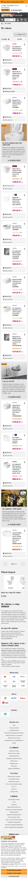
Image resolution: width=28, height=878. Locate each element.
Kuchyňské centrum (14, 779)
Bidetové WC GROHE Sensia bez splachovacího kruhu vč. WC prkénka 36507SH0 (16, 201)
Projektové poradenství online (14, 758)
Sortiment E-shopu (14, 751)
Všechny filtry (21, 34)
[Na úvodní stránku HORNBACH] (7, 15)
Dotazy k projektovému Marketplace (14, 827)
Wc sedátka (3, 596)
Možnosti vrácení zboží (14, 738)
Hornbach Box (14, 791)
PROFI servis (14, 761)
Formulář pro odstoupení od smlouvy (14, 733)
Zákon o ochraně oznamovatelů (14, 819)
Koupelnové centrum (14, 781)
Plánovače (14, 766)
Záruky (14, 743)
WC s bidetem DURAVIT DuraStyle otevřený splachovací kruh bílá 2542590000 (16, 254)
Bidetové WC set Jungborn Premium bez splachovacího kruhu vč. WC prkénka (17, 172)
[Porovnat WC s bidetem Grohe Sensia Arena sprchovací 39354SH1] (24, 435)
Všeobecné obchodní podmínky (14, 809)
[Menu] (2, 19)
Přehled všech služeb (14, 753)
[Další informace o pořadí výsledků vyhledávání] (9, 39)
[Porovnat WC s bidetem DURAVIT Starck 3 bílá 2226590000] (24, 223)
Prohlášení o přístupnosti (14, 822)
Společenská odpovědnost (14, 814)
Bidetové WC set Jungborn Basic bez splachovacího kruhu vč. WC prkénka (17, 75)
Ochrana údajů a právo (14, 817)
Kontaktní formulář (14, 730)
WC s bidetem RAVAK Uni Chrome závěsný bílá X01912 (17, 48)
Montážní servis (14, 763)
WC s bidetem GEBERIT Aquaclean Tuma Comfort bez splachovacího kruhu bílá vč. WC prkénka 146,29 (16, 469)
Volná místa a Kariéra (14, 799)
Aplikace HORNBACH (14, 768)
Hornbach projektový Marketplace (14, 824)
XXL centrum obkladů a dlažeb (14, 784)
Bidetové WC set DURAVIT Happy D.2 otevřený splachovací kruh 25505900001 (17, 103)
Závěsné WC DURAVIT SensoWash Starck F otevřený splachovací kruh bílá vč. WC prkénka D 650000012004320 (17, 538)
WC (2, 23)
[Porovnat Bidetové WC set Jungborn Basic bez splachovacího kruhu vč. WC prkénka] (24, 69)
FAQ (14, 725)
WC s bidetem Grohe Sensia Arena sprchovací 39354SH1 (17, 440)
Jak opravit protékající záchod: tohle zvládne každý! (12, 144)
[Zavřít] (26, 6)
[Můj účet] (17, 19)
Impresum (14, 804)
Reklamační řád (14, 812)
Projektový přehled (14, 756)
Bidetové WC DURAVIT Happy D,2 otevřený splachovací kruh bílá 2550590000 (17, 283)
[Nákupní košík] (25, 19)
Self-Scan (14, 789)
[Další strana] (22, 564)
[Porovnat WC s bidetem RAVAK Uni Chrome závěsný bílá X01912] (24, 44)
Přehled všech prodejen (14, 776)
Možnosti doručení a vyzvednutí (14, 735)
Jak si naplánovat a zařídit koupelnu (11, 509)
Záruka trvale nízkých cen (14, 807)
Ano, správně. (5, 10)
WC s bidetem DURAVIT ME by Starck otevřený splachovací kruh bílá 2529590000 (17, 311)
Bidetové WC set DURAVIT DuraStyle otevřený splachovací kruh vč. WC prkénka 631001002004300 (16, 341)
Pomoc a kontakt (14, 728)
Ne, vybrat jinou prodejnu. (16, 10)
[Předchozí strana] (5, 564)
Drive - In (14, 786)
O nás (14, 802)
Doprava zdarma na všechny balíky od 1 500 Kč (13, 1)
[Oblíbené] (21, 19)
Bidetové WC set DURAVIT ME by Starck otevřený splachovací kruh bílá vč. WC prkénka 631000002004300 (16, 411)
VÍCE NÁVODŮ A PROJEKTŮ (15, 160)
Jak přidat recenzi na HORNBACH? (14, 740)
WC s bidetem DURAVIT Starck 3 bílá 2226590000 (17, 227)
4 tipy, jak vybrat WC (8, 381)
